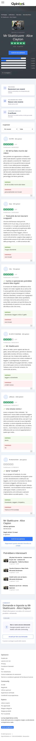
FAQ (2, 669)
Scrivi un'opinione (7, 727)
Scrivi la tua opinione (18, 53)
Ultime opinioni (6, 690)
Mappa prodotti (6, 711)
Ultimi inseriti (5, 703)
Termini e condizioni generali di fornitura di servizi (17, 677)
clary (10, 269)
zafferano (11, 397)
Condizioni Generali (7, 666)
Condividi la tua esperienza (9, 695)
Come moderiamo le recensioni (11, 674)
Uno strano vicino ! (14, 409)
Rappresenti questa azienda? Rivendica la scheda (18, 544)
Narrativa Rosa (27, 14)
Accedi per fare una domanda (18, 637)
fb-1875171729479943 (15, 334)
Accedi (34, 2)
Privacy (3, 664)
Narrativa (18, 14)
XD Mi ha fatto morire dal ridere (15, 152)
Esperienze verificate (7, 693)
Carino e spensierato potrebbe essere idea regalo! (17, 282)
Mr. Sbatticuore (12, 346)
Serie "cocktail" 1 (13, 471)
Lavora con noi (6, 661)
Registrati (4, 687)
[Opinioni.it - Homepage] (18, 3)
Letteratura (11, 14)
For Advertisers (6, 672)
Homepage (4, 14)
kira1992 (11, 139)
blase (10, 204)
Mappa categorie (6, 708)
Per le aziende (5, 714)
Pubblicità (4, 658)
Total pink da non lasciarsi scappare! (15, 217)
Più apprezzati (5, 706)
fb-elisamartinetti (14, 459)
